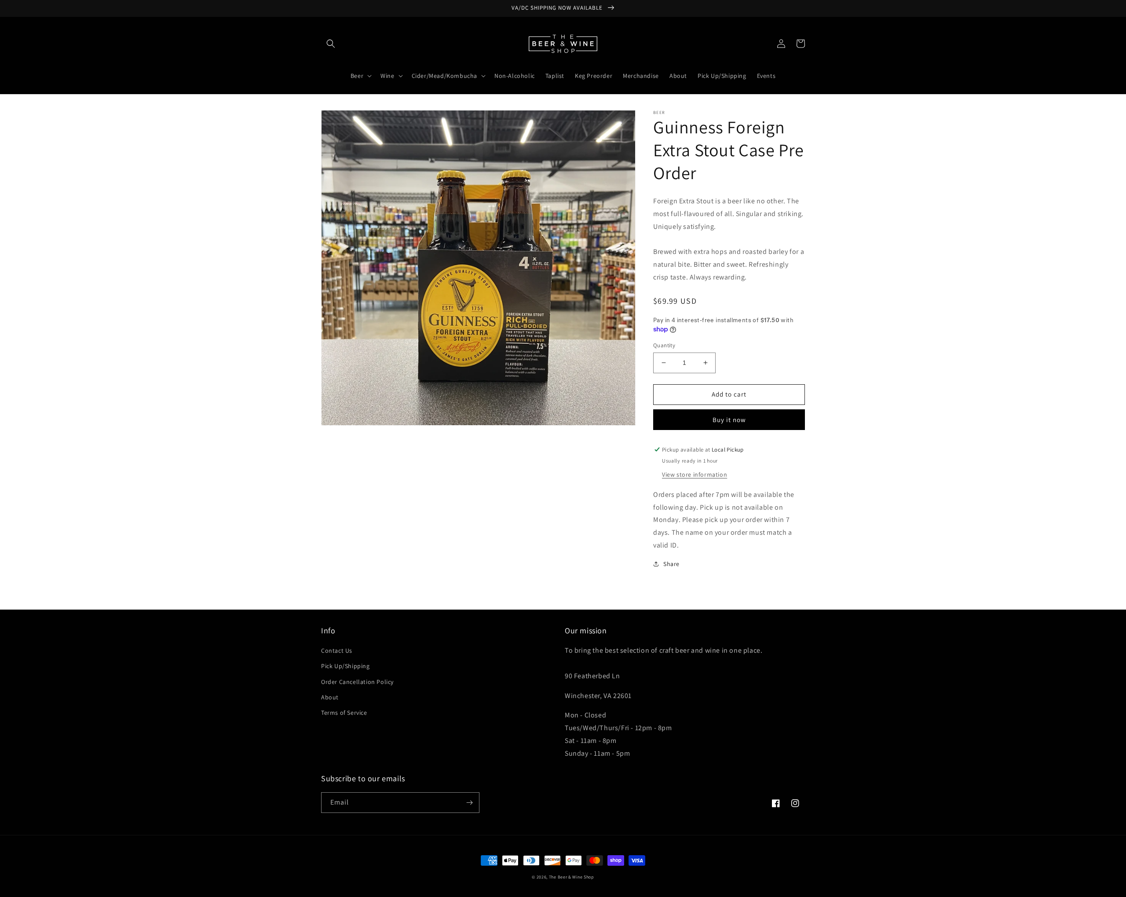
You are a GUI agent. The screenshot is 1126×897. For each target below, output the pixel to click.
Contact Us (336, 650)
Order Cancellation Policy (357, 682)
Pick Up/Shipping (345, 666)
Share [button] (671, 564)
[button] (330, 43)
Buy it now (729, 419)
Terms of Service (344, 713)
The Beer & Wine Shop (571, 877)
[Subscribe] (469, 802)
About (330, 697)
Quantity (664, 345)
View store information (694, 474)
